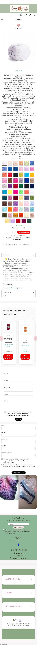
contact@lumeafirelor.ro (19, 558)
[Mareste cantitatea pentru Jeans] (14, 232)
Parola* (3, 446)
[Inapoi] (1, 19)
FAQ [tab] (4, 295)
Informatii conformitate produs (12, 288)
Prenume (7, 387)
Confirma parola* (6, 452)
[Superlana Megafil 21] (8, 326)
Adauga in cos (24, 232)
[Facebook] (18, 544)
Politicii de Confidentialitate (17, 466)
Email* (6, 374)
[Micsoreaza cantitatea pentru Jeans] (8, 232)
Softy (25, 343)
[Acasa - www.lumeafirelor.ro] (19, 8)
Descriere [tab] (6, 255)
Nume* (3, 432)
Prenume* (4, 439)
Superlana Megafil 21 (8, 339)
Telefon (6, 394)
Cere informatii (26, 244)
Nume (6, 380)
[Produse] (2, 15)
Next (34, 53)
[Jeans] (18, 50)
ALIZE (8, 336)
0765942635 (19, 555)
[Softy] (25, 329)
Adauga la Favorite (10, 244)
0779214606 (19, 553)
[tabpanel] (18, 50)
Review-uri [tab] (7, 292)
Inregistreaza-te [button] (18, 473)
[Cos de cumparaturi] (30, 15)
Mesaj (6, 401)
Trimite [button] (18, 419)
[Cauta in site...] (35, 15)
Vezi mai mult (8, 284)
